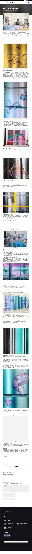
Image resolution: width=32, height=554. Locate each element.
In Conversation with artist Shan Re (8, 474)
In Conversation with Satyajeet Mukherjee (10, 524)
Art (12, 10)
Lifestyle (14, 10)
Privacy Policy (14, 549)
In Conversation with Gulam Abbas (8, 470)
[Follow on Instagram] (7, 535)
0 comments (17, 10)
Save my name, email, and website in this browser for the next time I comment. (14, 500)
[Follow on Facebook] (5, 535)
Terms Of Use (18, 549)
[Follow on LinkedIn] (9, 535)
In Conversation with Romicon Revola (8, 472)
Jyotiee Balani (6, 10)
